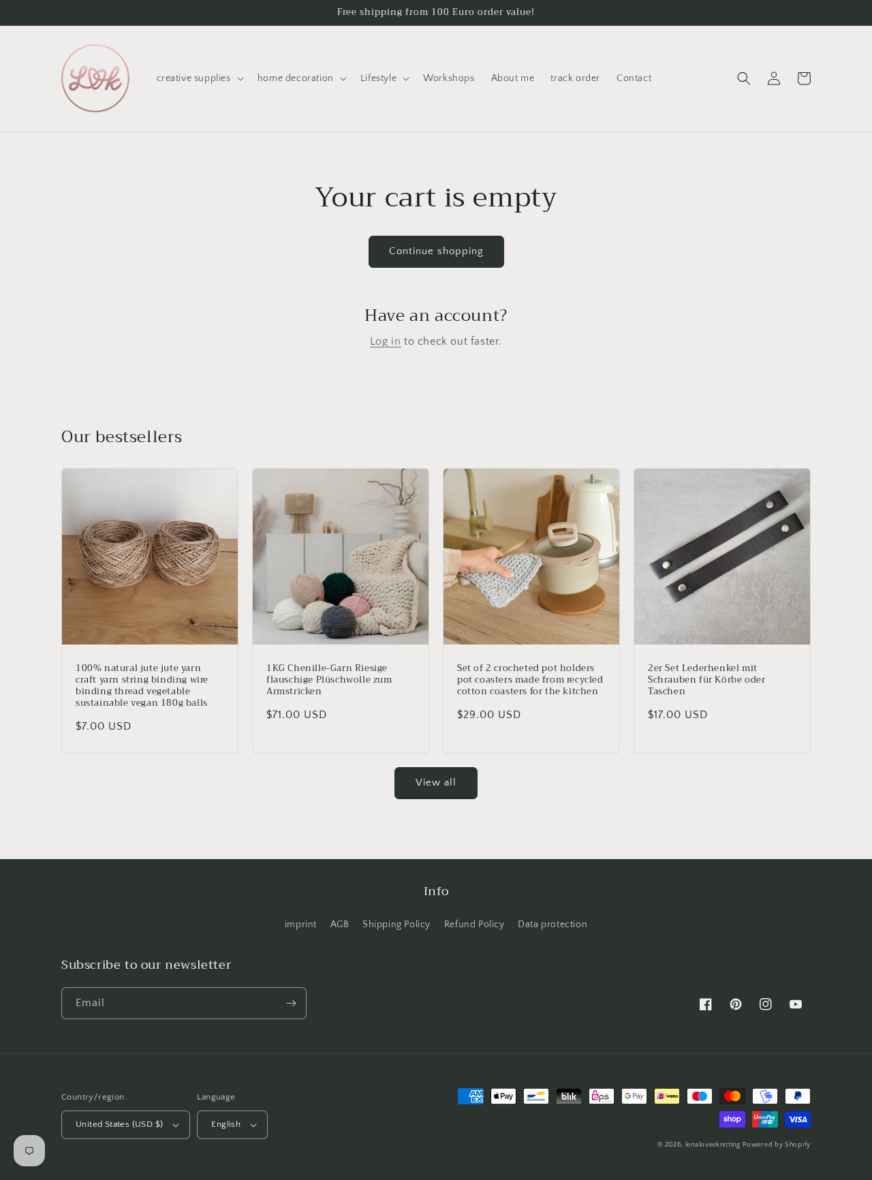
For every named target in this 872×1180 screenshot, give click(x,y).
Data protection (552, 924)
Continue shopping (436, 251)
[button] (199, 78)
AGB (339, 924)
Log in (385, 341)
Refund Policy (474, 924)
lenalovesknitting (713, 1145)
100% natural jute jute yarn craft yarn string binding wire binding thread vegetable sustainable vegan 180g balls (142, 686)
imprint (301, 924)
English (225, 1124)
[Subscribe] (291, 1003)
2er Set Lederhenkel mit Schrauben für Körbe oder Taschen (706, 680)
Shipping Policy (396, 924)
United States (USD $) (119, 1124)
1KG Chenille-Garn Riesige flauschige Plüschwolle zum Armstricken (329, 680)
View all (436, 782)
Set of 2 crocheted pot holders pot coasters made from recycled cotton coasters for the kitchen (530, 680)
